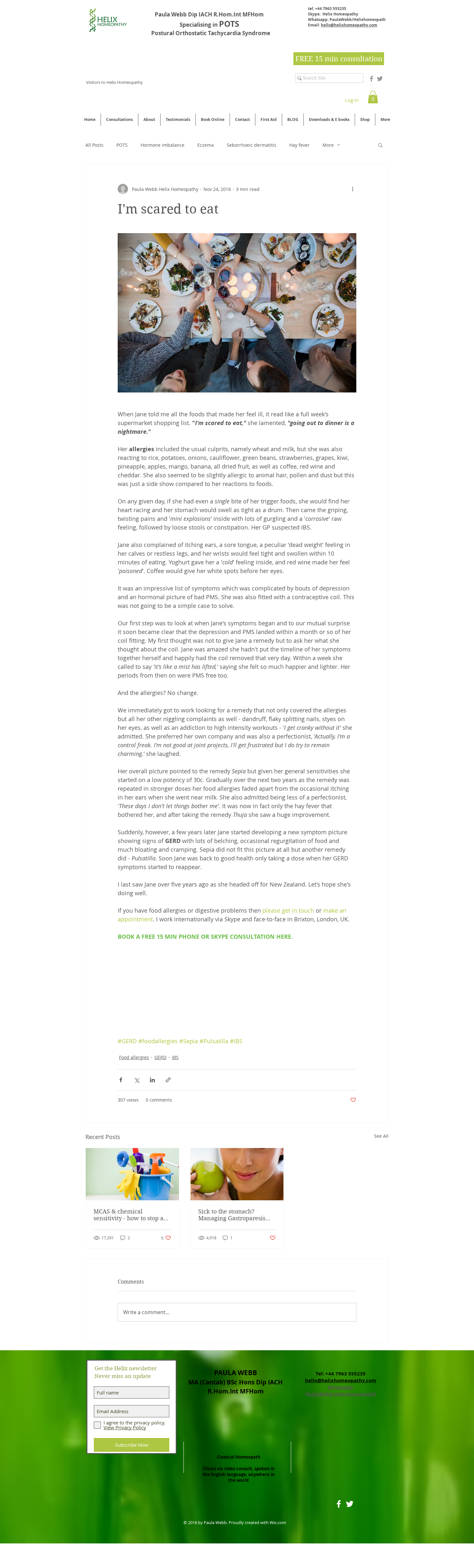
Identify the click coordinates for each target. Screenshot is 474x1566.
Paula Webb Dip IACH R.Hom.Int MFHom (210, 14)
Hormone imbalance (162, 145)
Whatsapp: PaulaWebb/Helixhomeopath (340, 1390)
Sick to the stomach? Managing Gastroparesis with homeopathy (231, 1215)
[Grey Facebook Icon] (371, 79)
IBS (175, 1057)
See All (381, 1136)
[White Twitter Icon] (350, 1504)
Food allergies (134, 1057)
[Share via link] (168, 1080)
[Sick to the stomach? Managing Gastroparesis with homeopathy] (237, 1174)
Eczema (205, 145)
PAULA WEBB (235, 1372)
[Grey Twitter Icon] (380, 79)
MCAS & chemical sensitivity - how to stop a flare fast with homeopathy (131, 1215)
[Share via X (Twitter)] (136, 1080)
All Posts (94, 145)
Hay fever (299, 145)
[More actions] (352, 189)
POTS (122, 145)
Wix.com (278, 1522)
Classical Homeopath (239, 1457)
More (328, 145)
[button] (373, 97)
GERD (160, 1057)
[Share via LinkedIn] (152, 1080)
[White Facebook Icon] (339, 1504)
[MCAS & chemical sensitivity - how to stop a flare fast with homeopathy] (132, 1174)
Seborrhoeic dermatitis (251, 145)
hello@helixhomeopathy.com (349, 25)
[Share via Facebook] (121, 1080)
